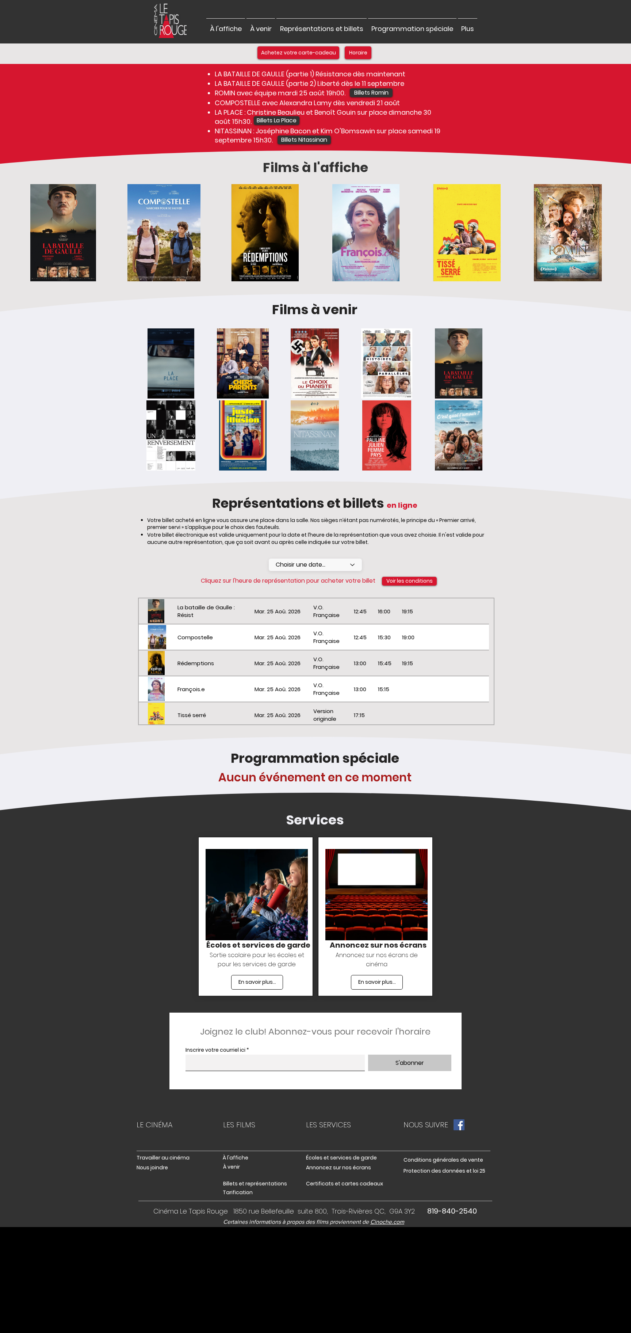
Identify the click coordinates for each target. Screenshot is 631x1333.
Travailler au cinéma (163, 1157)
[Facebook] (459, 1124)
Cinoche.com (387, 1222)
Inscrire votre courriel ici (215, 1049)
